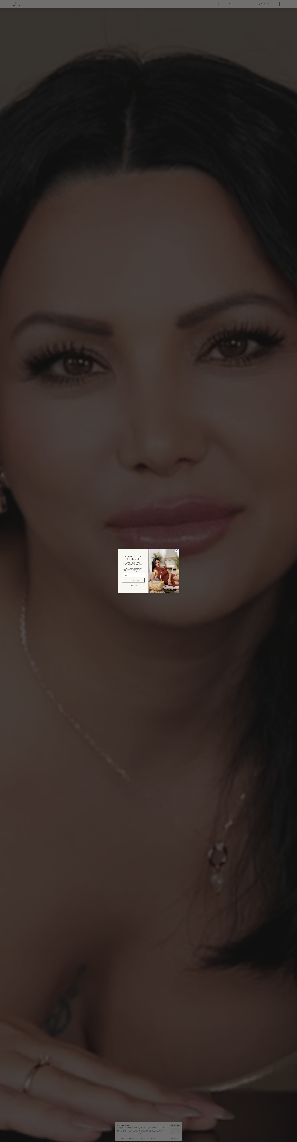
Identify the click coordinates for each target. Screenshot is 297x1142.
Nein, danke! (133, 585)
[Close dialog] (176, 550)
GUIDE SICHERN (133, 580)
